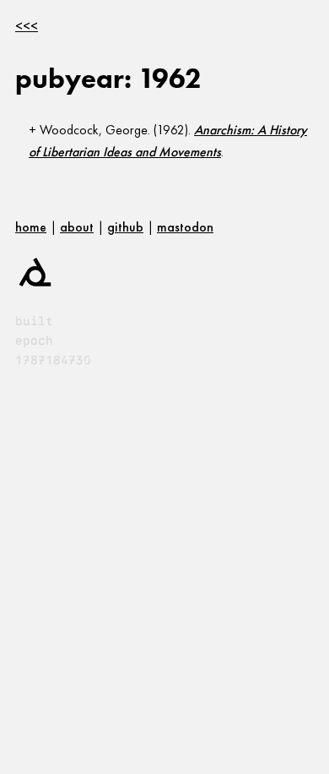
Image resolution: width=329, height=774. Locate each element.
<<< (26, 26)
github (125, 227)
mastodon (185, 227)
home (30, 227)
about (77, 227)
